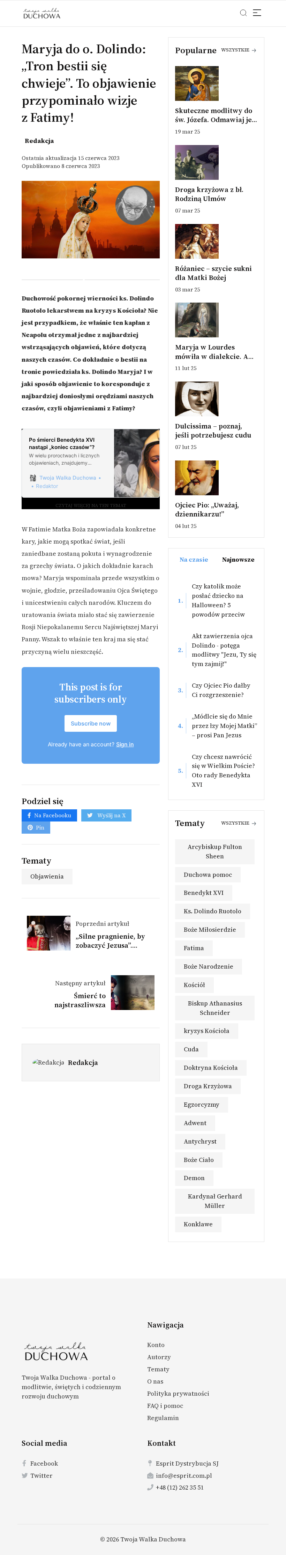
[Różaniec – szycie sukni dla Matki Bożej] (216, 241)
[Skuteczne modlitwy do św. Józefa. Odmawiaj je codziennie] (216, 83)
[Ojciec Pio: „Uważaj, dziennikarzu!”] (216, 477)
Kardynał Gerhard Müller (215, 1201)
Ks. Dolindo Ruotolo (212, 911)
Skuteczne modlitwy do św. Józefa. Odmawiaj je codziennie (213, 120)
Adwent (195, 1123)
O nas (155, 1381)
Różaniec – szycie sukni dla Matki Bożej (213, 273)
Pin (40, 827)
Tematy (158, 1369)
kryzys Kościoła (206, 1030)
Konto (156, 1344)
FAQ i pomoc (165, 1405)
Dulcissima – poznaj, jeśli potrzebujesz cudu (213, 430)
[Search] (257, 13)
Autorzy (159, 1357)
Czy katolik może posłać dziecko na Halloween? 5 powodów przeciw (218, 600)
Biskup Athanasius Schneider (215, 1008)
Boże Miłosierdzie (210, 929)
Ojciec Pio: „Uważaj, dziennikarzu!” (207, 509)
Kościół (194, 984)
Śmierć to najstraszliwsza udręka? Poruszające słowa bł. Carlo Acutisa (68, 1009)
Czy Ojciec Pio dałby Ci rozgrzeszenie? (221, 690)
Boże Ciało (199, 1159)
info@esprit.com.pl (184, 1475)
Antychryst (200, 1141)
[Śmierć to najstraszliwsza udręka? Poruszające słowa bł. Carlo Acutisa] (130, 992)
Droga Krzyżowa (208, 1086)
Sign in (125, 744)
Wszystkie (235, 49)
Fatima (194, 948)
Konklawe (198, 1224)
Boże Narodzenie (208, 966)
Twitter (41, 1475)
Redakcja (83, 1062)
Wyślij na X (111, 815)
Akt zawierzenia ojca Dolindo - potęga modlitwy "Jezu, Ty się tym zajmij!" (224, 650)
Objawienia (47, 876)
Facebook (44, 1463)
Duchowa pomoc (208, 874)
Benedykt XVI (204, 892)
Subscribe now (91, 723)
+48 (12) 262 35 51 (180, 1487)
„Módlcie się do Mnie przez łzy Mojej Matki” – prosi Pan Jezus (224, 725)
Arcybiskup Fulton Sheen (215, 851)
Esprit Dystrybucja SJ (187, 1463)
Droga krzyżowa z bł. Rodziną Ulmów (209, 194)
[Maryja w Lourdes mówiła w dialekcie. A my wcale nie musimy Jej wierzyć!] (216, 320)
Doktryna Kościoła (211, 1067)
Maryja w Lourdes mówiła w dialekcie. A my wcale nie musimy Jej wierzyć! (215, 360)
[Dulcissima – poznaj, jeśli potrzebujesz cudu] (216, 399)
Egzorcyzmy (201, 1104)
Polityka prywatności (178, 1393)
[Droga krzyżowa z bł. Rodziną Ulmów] (216, 162)
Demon (194, 1177)
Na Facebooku (52, 815)
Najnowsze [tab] (238, 559)
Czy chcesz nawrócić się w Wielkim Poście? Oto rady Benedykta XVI (223, 770)
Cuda (191, 1049)
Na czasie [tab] (194, 559)
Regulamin (163, 1417)
